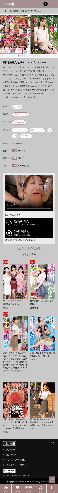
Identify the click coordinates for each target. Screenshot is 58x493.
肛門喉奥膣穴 (19, 122)
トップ (3, 11)
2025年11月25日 (20, 115)
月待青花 (34, 308)
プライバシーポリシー (17, 464)
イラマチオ (26, 136)
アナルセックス (20, 130)
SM (50, 130)
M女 (15, 136)
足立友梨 (17, 107)
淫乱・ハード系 (37, 130)
